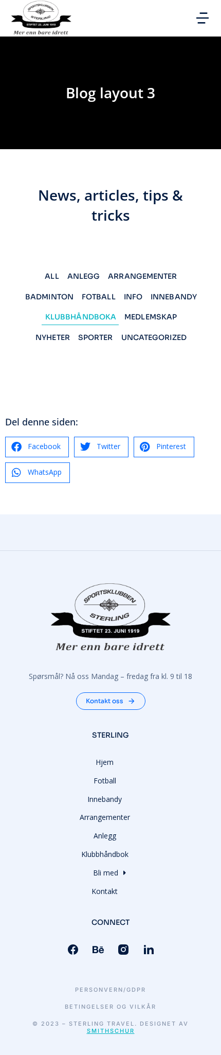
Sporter (95, 337)
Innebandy (174, 296)
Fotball (99, 296)
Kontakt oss (104, 701)
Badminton (49, 296)
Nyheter (52, 337)
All (52, 276)
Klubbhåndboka (80, 316)
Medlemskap (150, 316)
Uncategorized (154, 337)
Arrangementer (142, 276)
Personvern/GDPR (110, 990)
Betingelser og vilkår (110, 1007)
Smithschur (111, 1030)
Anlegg (83, 276)
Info (133, 296)
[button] (202, 18)
